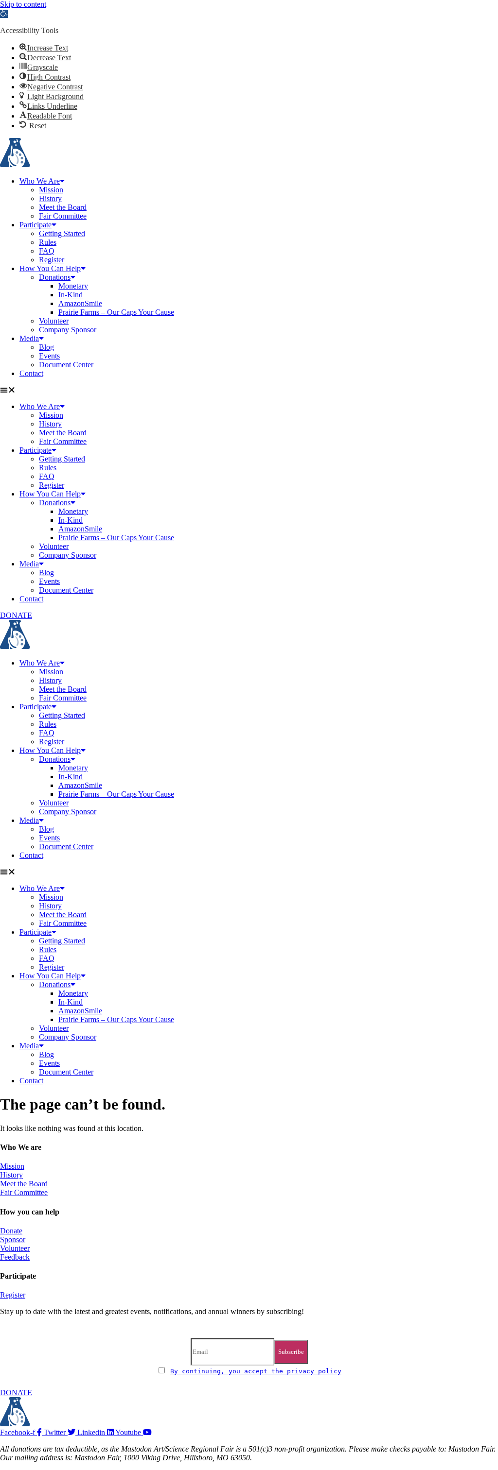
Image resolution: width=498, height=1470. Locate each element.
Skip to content (23, 4)
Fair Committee (63, 216)
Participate (35, 225)
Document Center (66, 364)
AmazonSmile (80, 303)
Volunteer (54, 321)
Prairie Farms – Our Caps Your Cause (116, 312)
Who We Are (39, 181)
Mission (51, 190)
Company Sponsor (67, 329)
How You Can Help (50, 268)
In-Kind (70, 295)
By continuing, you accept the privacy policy (255, 1371)
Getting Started (62, 233)
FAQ (46, 251)
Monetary (73, 286)
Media (29, 338)
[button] (4, 14)
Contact (31, 373)
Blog (46, 347)
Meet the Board (63, 207)
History (50, 198)
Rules (47, 242)
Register (51, 260)
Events (49, 356)
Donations (55, 277)
